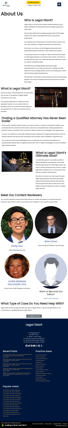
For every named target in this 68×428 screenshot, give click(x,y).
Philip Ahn (17, 246)
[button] (59, 4)
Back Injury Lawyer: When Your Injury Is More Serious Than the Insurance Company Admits (17, 359)
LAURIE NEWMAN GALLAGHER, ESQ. (17, 283)
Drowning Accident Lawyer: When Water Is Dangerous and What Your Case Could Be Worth (17, 369)
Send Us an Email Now (51, 298)
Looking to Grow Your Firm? (15, 425)
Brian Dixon (51, 241)
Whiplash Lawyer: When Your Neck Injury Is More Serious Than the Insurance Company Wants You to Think (17, 373)
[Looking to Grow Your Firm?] (3, 425)
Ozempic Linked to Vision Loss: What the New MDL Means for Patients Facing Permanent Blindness (17, 355)
